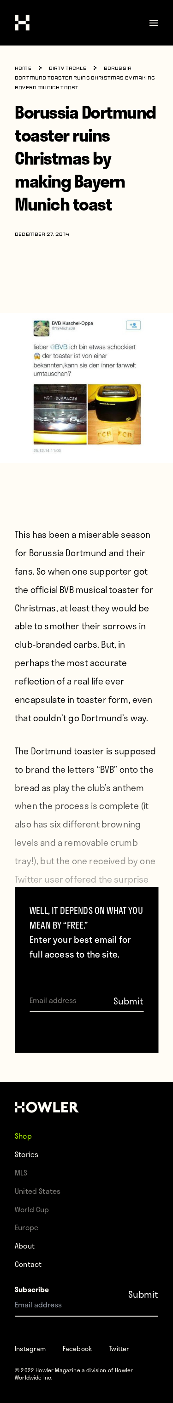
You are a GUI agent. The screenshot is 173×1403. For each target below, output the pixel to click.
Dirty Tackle (67, 68)
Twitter (119, 1348)
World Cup (32, 1209)
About (25, 1245)
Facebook (77, 1348)
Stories (26, 1154)
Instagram (30, 1348)
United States (37, 1191)
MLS (21, 1172)
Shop (23, 1135)
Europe (26, 1227)
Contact (28, 1264)
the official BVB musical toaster (77, 589)
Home (23, 68)
